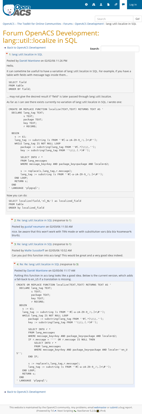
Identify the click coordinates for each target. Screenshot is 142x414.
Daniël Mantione (30, 60)
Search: (95, 48)
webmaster (100, 407)
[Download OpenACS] (101, 4)
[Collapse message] (6, 53)
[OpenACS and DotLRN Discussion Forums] (123, 4)
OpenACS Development (89, 23)
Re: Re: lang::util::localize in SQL (39, 264)
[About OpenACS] (86, 4)
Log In (133, 4)
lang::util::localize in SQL (27, 54)
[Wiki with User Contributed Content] (116, 4)
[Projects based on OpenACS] (93, 4)
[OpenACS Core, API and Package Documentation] (108, 4)
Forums (68, 23)
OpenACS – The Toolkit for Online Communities (32, 23)
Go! (138, 18)
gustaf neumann (35, 226)
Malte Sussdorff (35, 250)
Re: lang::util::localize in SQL (34, 220)
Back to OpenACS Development (26, 47)
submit (114, 407)
